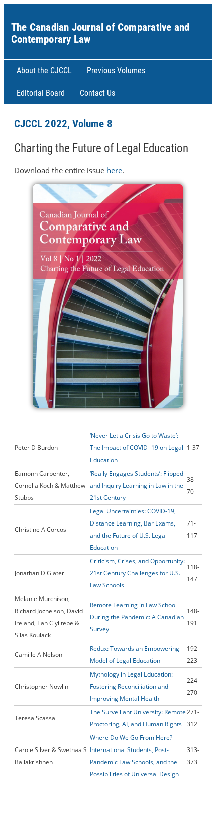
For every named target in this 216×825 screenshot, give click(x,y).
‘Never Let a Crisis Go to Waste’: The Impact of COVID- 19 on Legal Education (136, 447)
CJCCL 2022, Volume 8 (63, 124)
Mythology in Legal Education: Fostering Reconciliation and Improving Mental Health (131, 686)
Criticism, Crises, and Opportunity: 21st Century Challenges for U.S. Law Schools (137, 573)
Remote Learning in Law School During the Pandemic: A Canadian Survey (137, 617)
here (114, 170)
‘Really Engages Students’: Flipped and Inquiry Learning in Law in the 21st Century (136, 485)
